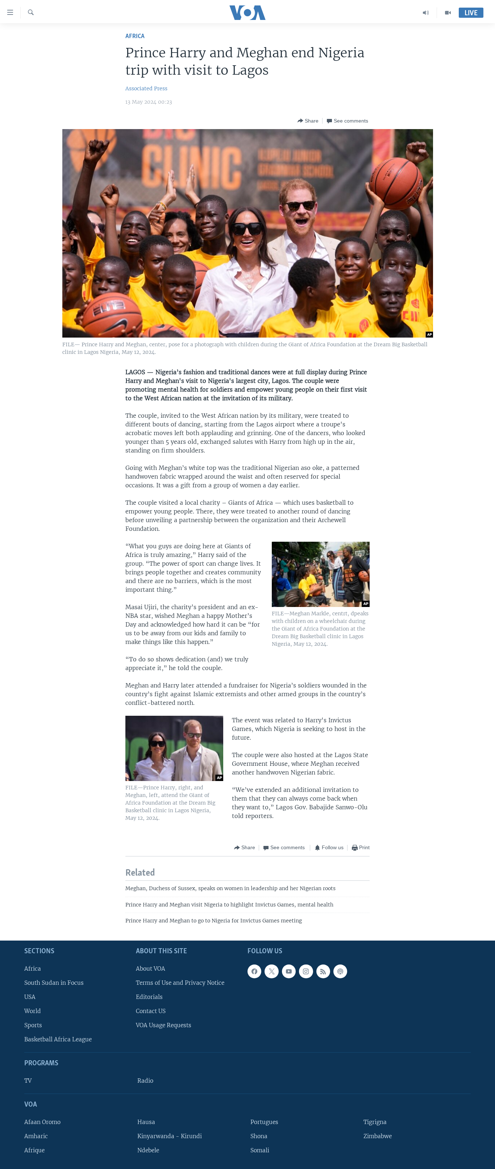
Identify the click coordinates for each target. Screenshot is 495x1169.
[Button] (308, 120)
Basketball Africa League (58, 1039)
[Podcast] (340, 971)
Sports (33, 1025)
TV (28, 1080)
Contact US (151, 1011)
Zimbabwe (377, 1136)
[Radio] (426, 12)
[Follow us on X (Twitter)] (271, 971)
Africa (135, 36)
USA (30, 997)
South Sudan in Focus (54, 982)
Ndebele (148, 1150)
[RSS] (323, 971)
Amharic (36, 1136)
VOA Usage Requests (163, 1025)
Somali (259, 1150)
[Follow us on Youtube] (289, 971)
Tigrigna (375, 1121)
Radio (145, 1080)
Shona (258, 1136)
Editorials (149, 997)
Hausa (146, 1121)
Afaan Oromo (42, 1121)
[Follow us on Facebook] (254, 971)
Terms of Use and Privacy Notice (180, 982)
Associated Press (146, 88)
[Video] (448, 12)
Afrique (34, 1150)
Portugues (264, 1121)
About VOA (150, 968)
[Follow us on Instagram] (306, 971)
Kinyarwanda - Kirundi (169, 1136)
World (32, 1011)
